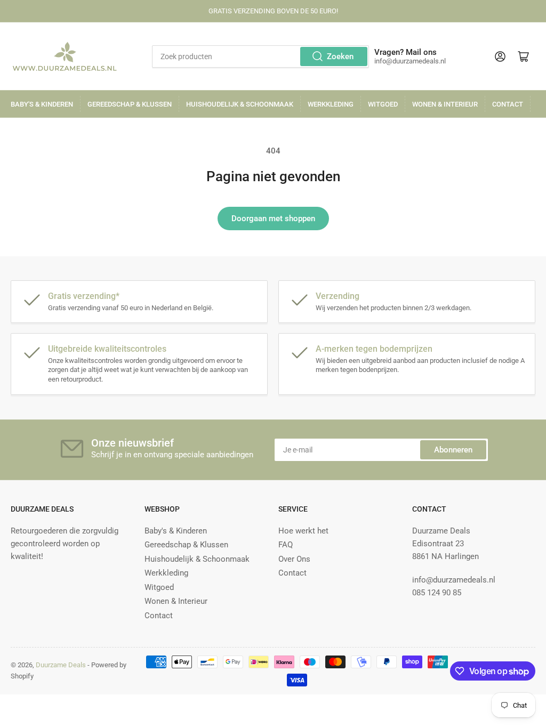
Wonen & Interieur (445, 104)
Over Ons (294, 559)
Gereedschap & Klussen (129, 104)
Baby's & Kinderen (42, 104)
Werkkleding (331, 104)
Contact (507, 104)
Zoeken (340, 56)
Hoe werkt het (303, 531)
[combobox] (260, 56)
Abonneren (453, 450)
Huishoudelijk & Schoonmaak (239, 104)
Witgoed (383, 104)
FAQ (285, 544)
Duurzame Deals (61, 665)
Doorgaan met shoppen (273, 218)
